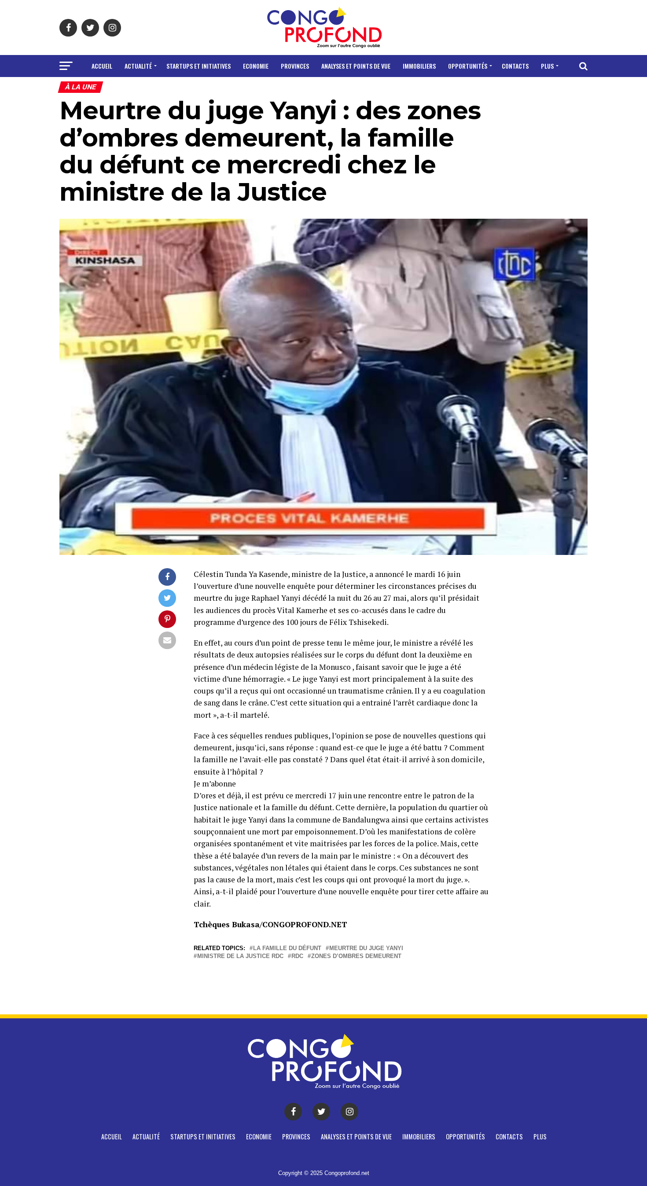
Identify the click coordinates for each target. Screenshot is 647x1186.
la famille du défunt (287, 948)
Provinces (295, 65)
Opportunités (467, 65)
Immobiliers (419, 65)
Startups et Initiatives (198, 65)
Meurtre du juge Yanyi (366, 948)
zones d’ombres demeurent (356, 956)
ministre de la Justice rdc (240, 956)
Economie (255, 65)
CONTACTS (515, 65)
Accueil (102, 65)
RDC (297, 956)
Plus (547, 65)
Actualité (138, 65)
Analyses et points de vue (355, 65)
